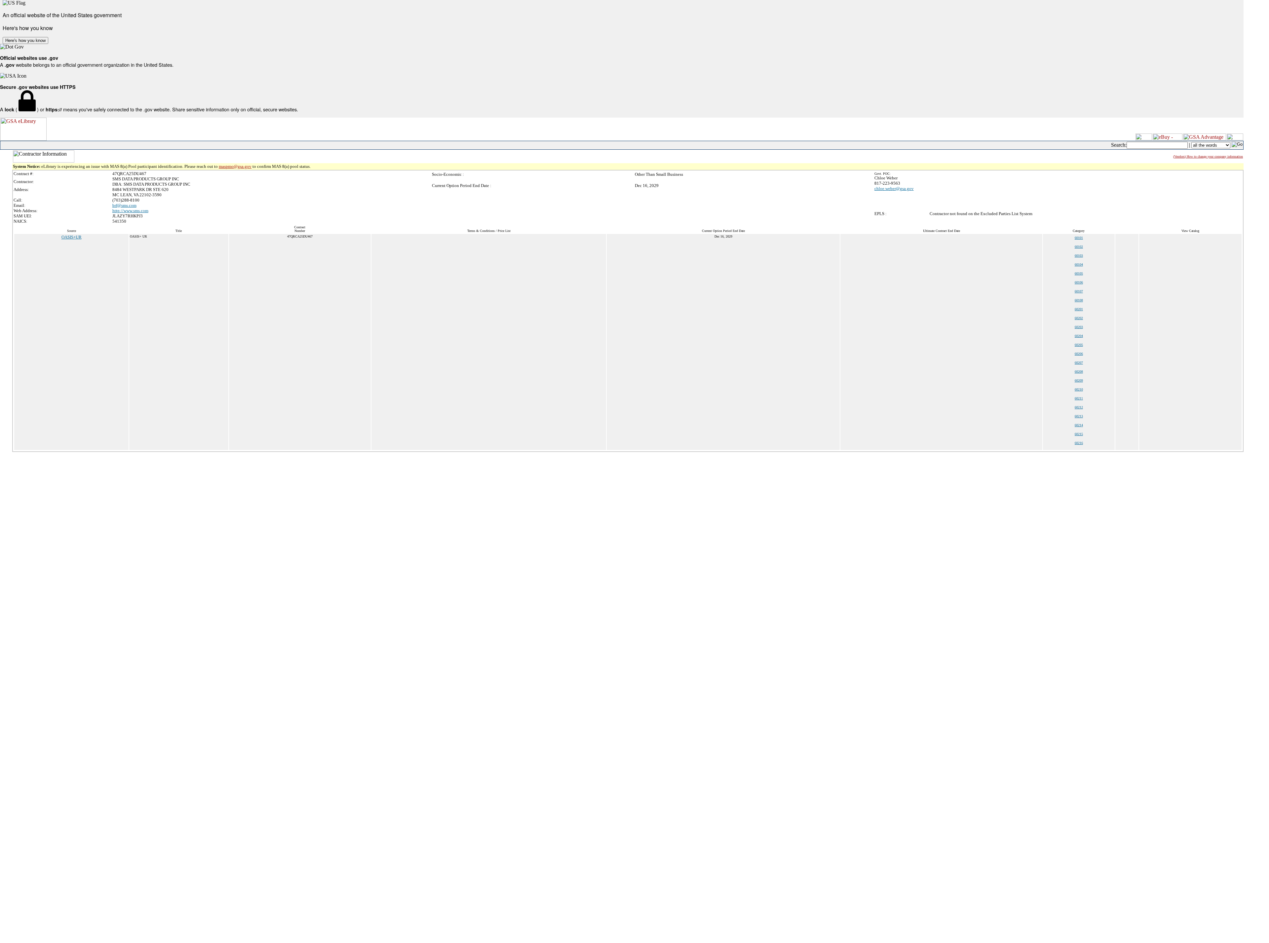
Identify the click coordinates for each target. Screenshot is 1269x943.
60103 (1079, 255)
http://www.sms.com (130, 210)
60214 (1079, 425)
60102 (1079, 246)
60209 (1079, 380)
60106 (1079, 282)
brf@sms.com (124, 205)
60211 (1079, 398)
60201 (1079, 309)
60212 (1079, 407)
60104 (1079, 264)
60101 (1079, 238)
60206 (1079, 354)
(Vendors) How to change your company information (1208, 156)
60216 (1079, 443)
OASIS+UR (71, 237)
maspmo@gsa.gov (235, 166)
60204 (1079, 336)
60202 (1079, 318)
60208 (1079, 371)
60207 (1079, 362)
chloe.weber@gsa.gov (894, 188)
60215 (1079, 434)
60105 (1079, 273)
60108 (1079, 300)
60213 (1079, 416)
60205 (1079, 345)
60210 (1079, 389)
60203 (1079, 327)
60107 (1079, 291)
